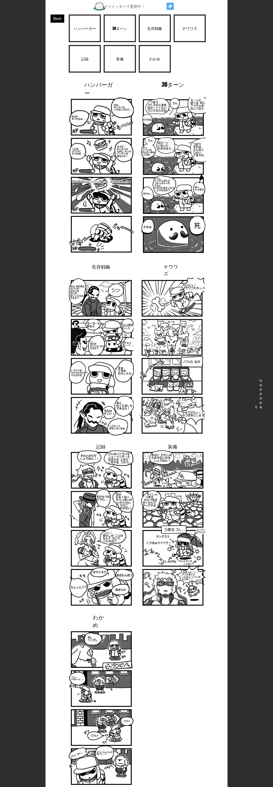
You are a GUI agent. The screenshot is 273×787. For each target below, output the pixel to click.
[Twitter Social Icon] (170, 6)
